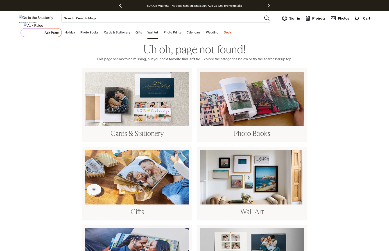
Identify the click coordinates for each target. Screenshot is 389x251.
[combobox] (162, 18)
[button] (267, 18)
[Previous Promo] (122, 6)
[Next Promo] (269, 5)
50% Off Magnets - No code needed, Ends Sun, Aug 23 (182, 6)
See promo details (230, 6)
